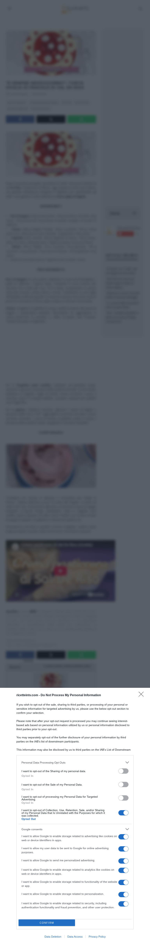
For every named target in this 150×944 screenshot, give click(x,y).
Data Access (75, 936)
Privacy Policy (97, 936)
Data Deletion (53, 936)
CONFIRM (47, 922)
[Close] (142, 695)
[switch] (123, 771)
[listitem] (75, 762)
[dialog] (75, 816)
